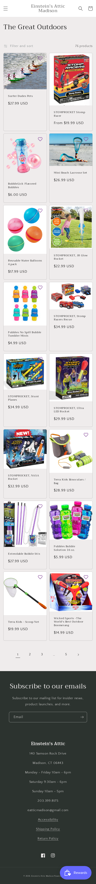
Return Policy (48, 838)
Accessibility (48, 819)
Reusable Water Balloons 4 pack (25, 262)
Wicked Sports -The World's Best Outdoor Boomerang (68, 622)
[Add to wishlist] (40, 58)
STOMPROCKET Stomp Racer (69, 114)
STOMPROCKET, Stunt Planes (23, 398)
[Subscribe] (82, 717)
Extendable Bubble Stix (24, 554)
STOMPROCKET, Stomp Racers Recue (70, 318)
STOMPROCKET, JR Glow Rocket (71, 257)
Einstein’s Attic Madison (42, 876)
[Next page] (78, 655)
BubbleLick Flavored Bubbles (22, 185)
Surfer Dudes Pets (20, 96)
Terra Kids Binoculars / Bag (70, 481)
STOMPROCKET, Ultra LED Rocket (69, 409)
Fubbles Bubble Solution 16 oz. (64, 548)
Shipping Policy (48, 829)
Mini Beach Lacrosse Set (70, 173)
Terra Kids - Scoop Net (23, 622)
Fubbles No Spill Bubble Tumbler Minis (24, 334)
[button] (5, 8)
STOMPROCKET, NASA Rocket (23, 477)
